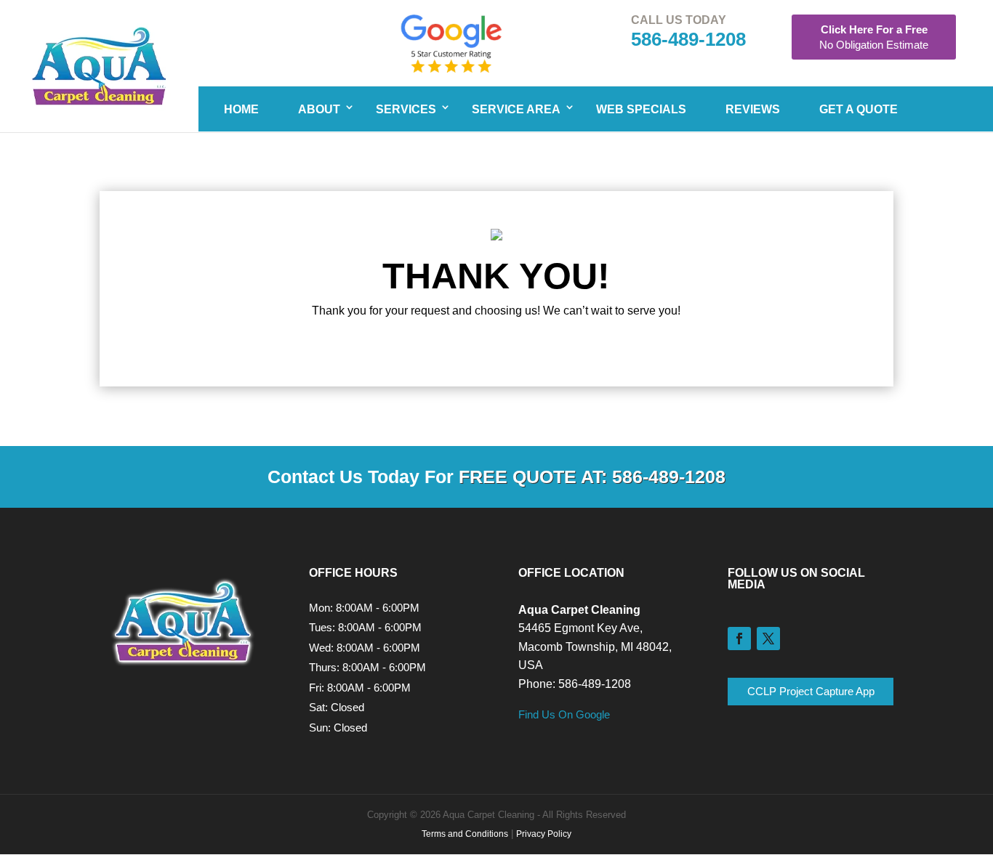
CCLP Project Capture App (811, 691)
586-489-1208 (688, 39)
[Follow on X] (768, 638)
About (319, 109)
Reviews (752, 109)
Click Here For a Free (873, 37)
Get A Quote (858, 109)
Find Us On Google (564, 714)
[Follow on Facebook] (739, 638)
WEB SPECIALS (641, 109)
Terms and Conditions (465, 834)
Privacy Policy (543, 834)
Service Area (516, 109)
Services (406, 109)
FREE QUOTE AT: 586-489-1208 (592, 476)
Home (241, 109)
